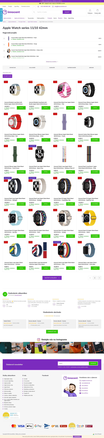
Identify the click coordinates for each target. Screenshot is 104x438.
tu (71, 436)
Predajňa (10, 6)
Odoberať (93, 363)
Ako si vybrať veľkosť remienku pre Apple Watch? (11, 400)
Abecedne (91, 67)
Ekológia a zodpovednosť (29, 391)
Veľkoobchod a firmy (28, 387)
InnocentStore (85, 385)
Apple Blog (16, 6)
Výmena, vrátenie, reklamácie (10, 395)
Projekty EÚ (26, 393)
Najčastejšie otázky (8, 379)
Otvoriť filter (7, 76)
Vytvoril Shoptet (98, 434)
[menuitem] (8, 18)
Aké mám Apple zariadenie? (10, 397)
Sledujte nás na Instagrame (54, 339)
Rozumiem (77, 436)
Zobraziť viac (52, 331)
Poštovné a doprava (8, 389)
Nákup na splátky (8, 393)
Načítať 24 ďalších (51, 278)
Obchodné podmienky (9, 404)
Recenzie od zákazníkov (29, 385)
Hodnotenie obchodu (25, 6)
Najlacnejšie (32, 67)
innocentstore (85, 388)
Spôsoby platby (7, 391)
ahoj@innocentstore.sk (87, 380)
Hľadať (67, 12)
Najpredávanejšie (72, 67)
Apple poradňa (7, 383)
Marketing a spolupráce (29, 389)
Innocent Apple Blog (8, 381)
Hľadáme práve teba (28, 395)
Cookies (6, 408)
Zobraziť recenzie (18, 295)
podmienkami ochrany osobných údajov (79, 367)
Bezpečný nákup (7, 402)
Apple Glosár (7, 387)
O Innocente (26, 381)
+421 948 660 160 (86, 383)
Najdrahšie (52, 67)
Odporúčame (13, 67)
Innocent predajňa (28, 383)
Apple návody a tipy (8, 385)
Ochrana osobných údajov (10, 406)
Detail (21, 107)
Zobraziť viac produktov (51, 61)
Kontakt (4, 6)
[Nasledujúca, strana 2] (95, 278)
